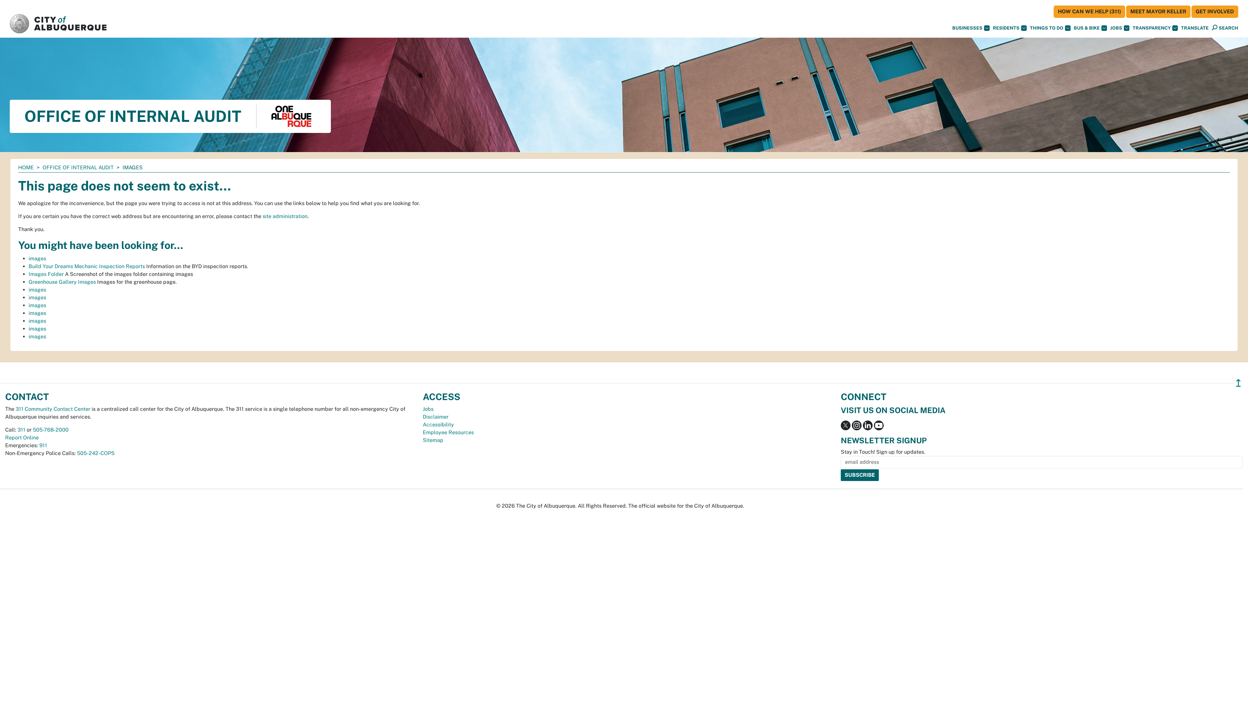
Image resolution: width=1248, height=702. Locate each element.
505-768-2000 (51, 430)
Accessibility (438, 425)
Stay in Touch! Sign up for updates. (883, 452)
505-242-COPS (96, 453)
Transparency (1152, 28)
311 (21, 430)
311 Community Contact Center (53, 409)
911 (43, 445)
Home (26, 167)
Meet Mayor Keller (1158, 11)
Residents (1006, 28)
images (37, 258)
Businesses (967, 28)
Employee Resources (448, 432)
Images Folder (46, 274)
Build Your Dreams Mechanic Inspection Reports (87, 266)
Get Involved (1215, 11)
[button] (1195, 28)
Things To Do (1046, 28)
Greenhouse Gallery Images (62, 282)
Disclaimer (435, 417)
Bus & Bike (1087, 28)
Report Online (22, 438)
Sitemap (433, 440)
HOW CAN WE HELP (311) (1089, 11)
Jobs (1116, 28)
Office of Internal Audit (78, 167)
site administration (285, 216)
